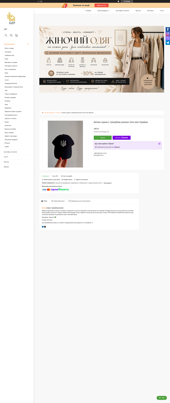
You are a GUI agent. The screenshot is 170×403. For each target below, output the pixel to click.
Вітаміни (7, 101)
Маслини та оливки (11, 62)
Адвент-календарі (11, 136)
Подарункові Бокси (11, 83)
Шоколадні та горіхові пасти (14, 87)
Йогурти (7, 143)
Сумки (7, 146)
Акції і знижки (9, 132)
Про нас (6, 162)
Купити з (118, 138)
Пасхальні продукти (11, 139)
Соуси (7, 80)
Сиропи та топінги (10, 118)
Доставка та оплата (10, 152)
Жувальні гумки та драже (13, 111)
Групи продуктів (9, 44)
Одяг (6, 104)
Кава (6, 73)
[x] (45, 227)
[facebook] (43, 227)
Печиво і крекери (10, 97)
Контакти (150, 10)
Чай (6, 90)
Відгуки (6, 167)
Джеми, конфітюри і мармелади (15, 76)
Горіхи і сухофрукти (11, 94)
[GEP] (16, 18)
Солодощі (8, 52)
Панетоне (8, 125)
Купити (102, 138)
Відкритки (8, 108)
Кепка (44, 208)
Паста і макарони (10, 69)
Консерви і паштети (11, 66)
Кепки (7, 122)
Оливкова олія (9, 55)
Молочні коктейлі (10, 129)
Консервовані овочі (11, 115)
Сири (6, 59)
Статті (6, 157)
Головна (88, 10)
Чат (163, 398)
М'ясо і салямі (9, 48)
